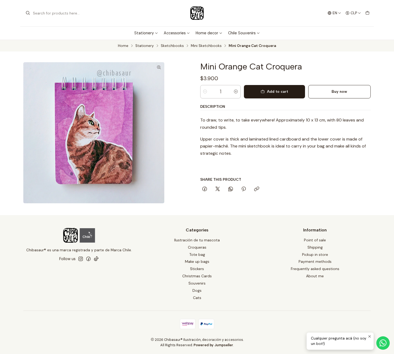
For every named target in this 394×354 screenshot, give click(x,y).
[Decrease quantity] (205, 91)
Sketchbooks (172, 46)
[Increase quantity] (235, 91)
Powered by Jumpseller (213, 345)
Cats (197, 297)
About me (315, 276)
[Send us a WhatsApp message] (383, 343)
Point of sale (315, 240)
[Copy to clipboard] (256, 189)
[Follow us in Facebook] (88, 258)
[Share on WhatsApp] (230, 189)
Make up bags (197, 261)
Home (123, 46)
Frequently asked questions (315, 268)
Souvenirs (197, 283)
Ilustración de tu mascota (197, 240)
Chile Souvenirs (242, 33)
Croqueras (197, 247)
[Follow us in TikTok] (96, 258)
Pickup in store (315, 254)
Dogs (197, 290)
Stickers (197, 268)
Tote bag (197, 254)
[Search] (27, 13)
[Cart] (367, 13)
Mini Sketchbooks (206, 46)
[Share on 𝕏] (217, 189)
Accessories (175, 33)
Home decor (207, 33)
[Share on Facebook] (204, 189)
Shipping (315, 247)
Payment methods (315, 261)
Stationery (144, 33)
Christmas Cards (197, 276)
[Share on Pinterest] (243, 189)
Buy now (339, 91)
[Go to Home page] (197, 13)
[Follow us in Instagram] (80, 258)
